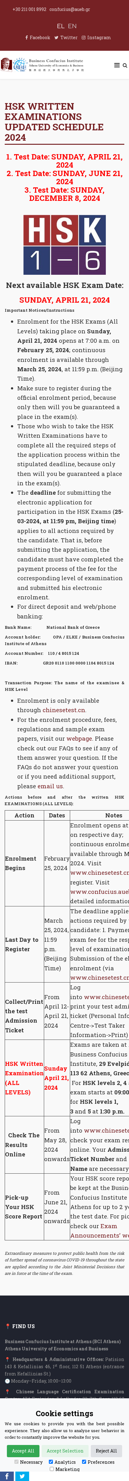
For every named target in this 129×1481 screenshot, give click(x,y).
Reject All (106, 1451)
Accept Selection (65, 1451)
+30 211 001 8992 (29, 9)
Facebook (40, 37)
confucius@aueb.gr (69, 9)
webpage (79, 738)
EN (72, 26)
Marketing (67, 1469)
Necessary (31, 1462)
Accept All (23, 1451)
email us (50, 786)
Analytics (65, 1462)
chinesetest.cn (64, 710)
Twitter (69, 37)
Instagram (99, 37)
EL (61, 26)
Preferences (101, 1462)
